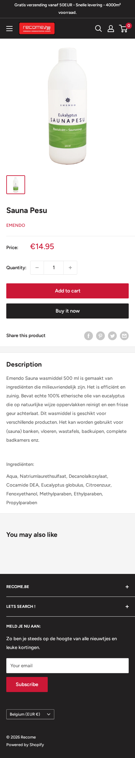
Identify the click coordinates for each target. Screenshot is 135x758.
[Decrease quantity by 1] (37, 267)
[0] (123, 28)
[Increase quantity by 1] (70, 267)
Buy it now (68, 311)
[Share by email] (124, 335)
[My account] (111, 28)
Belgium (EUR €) (25, 714)
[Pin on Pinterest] (100, 335)
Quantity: (16, 267)
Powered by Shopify (25, 744)
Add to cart (67, 291)
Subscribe (27, 684)
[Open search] (98, 28)
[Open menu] (9, 28)
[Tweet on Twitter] (112, 335)
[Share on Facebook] (88, 335)
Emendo (15, 225)
